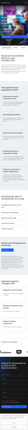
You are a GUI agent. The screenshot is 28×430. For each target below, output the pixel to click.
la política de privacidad (15, 402)
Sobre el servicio (6, 47)
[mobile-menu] (25, 3)
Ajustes (14, 423)
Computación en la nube (14, 7)
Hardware (16, 47)
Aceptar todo (14, 427)
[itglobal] (5, 3)
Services (6, 7)
